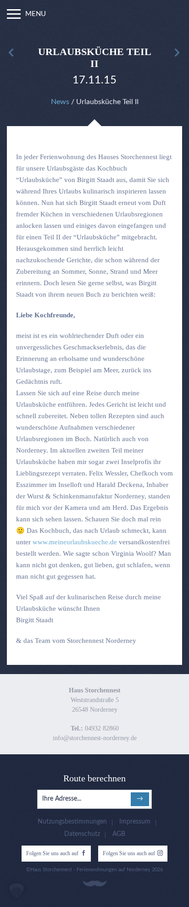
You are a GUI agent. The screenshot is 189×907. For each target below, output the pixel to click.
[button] (16, 890)
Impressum (134, 822)
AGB (118, 834)
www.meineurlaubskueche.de (75, 542)
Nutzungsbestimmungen (72, 822)
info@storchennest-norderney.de (95, 738)
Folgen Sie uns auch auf (52, 853)
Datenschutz (82, 834)
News (60, 101)
